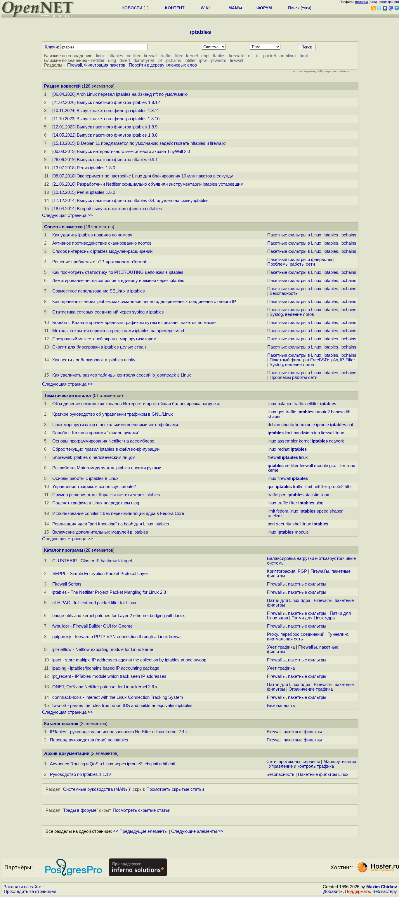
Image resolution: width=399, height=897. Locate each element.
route (310, 424)
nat (350, 424)
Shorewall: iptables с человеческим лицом (93, 457)
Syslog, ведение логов (292, 314)
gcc (332, 465)
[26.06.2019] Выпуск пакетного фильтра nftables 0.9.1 (105, 159)
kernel (192, 55)
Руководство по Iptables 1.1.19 (80, 774)
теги (306, 8)
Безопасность (284, 293)
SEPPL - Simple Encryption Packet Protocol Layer (100, 573)
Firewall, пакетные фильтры (294, 731)
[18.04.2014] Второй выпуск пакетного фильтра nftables (107, 208)
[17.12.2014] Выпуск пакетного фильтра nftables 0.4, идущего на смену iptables (130, 200)
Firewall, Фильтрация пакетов (96, 65)
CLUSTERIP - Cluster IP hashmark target (92, 560)
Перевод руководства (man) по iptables (89, 740)
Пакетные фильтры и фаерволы (299, 259)
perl (282, 494)
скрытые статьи (175, 789)
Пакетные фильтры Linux (323, 774)
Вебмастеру (384, 891)
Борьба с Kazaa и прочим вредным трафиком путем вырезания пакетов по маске (134, 322)
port (271, 524)
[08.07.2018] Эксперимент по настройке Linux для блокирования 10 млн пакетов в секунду (142, 176)
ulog (112, 60)
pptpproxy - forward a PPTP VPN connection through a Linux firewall (117, 636)
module (321, 465)
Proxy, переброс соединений (295, 634)
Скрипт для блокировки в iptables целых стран (99, 347)
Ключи (51, 47)
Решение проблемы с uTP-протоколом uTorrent (99, 261)
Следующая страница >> (67, 215)
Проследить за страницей (30, 891)
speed (322, 511)
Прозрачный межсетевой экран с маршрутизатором (104, 339)
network (336, 441)
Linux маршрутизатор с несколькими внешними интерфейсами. (115, 424)
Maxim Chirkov (381, 886)
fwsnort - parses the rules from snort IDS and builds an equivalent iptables (122, 705)
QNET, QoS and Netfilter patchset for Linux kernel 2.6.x (104, 686)
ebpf (205, 55)
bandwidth (340, 412)
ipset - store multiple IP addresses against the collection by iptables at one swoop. (129, 660)
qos (280, 412)
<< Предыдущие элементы (140, 831)
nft (250, 55)
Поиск (293, 8)
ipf (159, 60)
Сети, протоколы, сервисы (293, 761)
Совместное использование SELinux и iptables (98, 291)
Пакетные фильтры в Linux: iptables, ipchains (311, 235)
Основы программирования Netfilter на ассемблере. (103, 441)
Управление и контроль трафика (301, 766)
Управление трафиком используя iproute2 (94, 486)
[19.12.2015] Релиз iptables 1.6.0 (83, 192)
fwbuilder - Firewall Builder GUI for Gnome (92, 626)
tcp (317, 433)
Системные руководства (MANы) (96, 789)
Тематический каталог (67, 395)
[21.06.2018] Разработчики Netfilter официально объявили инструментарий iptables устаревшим (147, 184)
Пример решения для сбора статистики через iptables (106, 494)
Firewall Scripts (66, 584)
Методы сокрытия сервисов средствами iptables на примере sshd (118, 330)
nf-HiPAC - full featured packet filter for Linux (94, 602)
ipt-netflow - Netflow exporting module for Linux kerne (102, 649)
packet (269, 55)
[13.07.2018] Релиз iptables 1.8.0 (83, 168)
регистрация (388, 2)
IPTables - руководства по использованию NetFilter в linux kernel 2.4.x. (119, 731)
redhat (283, 449)
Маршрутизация (339, 761)
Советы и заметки (63, 226)
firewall (150, 55)
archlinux (288, 55)
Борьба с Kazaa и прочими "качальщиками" (95, 433)
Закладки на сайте (22, 886)
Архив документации (66, 753)
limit (304, 55)
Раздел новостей (62, 86)
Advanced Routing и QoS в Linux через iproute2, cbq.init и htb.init (112, 764)
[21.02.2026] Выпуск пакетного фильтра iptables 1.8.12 (106, 102)
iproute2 (322, 412)
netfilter (133, 55)
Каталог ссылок (61, 723)
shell (296, 524)
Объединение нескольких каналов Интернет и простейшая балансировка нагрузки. (136, 403)
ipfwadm (218, 60)
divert (124, 60)
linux (100, 55)
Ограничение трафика (311, 689)
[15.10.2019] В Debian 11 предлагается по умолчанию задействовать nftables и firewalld (138, 143)
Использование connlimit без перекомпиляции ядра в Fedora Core (118, 513)
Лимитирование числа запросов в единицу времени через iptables (118, 280)
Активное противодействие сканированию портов (102, 243)
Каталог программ (63, 550)
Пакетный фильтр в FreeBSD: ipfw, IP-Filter (312, 360)
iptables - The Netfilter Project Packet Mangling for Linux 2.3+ (110, 592)
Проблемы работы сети (291, 264)
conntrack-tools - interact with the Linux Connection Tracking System (117, 697)
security (283, 524)
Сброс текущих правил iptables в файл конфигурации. (106, 449)
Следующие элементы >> (197, 831)
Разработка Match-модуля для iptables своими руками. (107, 468)
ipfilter (190, 60)
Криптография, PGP (287, 571)
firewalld (236, 55)
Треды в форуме (79, 810)
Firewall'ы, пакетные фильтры (296, 584)
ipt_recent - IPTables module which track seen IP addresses (109, 676)
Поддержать (357, 891)
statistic (312, 494)
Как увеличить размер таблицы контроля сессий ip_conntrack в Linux (121, 375)
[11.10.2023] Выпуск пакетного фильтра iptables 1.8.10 (105, 118)
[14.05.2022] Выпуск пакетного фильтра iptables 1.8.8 (104, 135)
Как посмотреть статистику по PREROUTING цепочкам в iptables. (118, 272)
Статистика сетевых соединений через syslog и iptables (108, 312)
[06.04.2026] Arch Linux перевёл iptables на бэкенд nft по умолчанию (120, 94)
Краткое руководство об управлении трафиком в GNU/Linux (112, 414)
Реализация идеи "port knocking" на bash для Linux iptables (110, 524)
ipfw (203, 60)
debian (274, 424)
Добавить (333, 891)
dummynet (143, 60)
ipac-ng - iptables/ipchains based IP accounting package (105, 668)
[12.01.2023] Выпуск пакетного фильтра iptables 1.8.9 (104, 127)
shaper (274, 416)
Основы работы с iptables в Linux (85, 478)
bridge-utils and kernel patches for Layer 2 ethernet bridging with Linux (118, 615)
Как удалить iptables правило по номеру (92, 235)
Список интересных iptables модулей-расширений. (103, 251)
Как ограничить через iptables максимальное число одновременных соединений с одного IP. (144, 301)
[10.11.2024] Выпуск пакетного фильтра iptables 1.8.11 (105, 110)
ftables (219, 55)
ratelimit (275, 515)
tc (258, 55)
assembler (287, 441)
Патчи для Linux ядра (288, 600)
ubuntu (287, 424)
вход (373, 2)
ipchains (173, 60)
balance (284, 403)
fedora (282, 511)
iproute (322, 424)
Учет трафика (281, 647)
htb (348, 486)
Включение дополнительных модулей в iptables (100, 532)
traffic (166, 55)
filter (179, 55)
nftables (115, 55)
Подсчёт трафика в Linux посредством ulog (95, 503)
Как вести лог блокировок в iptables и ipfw (93, 360)
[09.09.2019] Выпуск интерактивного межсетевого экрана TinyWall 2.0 (121, 151)
